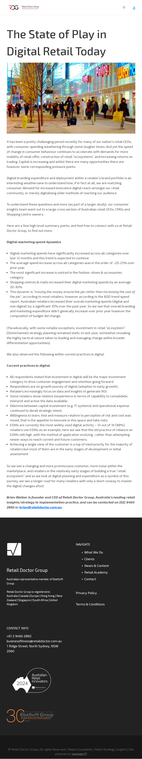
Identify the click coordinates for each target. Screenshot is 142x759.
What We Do (93, 552)
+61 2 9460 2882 (19, 636)
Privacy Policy (86, 593)
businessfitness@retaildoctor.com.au (34, 641)
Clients (89, 559)
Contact (90, 579)
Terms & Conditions (90, 604)
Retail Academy (96, 572)
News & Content (96, 566)
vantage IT (79, 753)
